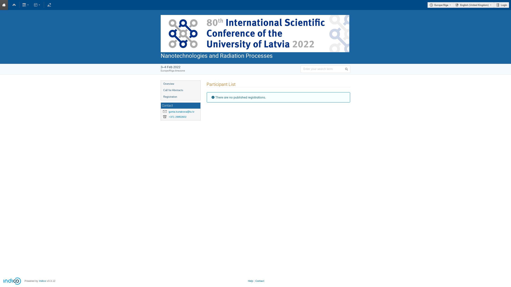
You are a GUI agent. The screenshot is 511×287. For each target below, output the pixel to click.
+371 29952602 (177, 117)
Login (504, 5)
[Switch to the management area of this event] (49, 5)
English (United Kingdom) (474, 5)
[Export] (26, 5)
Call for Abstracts (173, 90)
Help (250, 281)
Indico (42, 281)
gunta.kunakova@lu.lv (181, 111)
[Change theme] (37, 5)
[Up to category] (14, 5)
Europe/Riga (441, 5)
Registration (170, 96)
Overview (168, 83)
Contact (259, 281)
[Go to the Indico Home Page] (4, 5)
